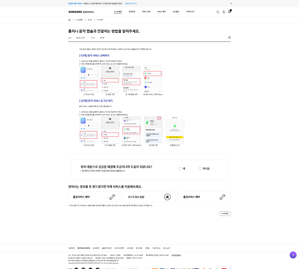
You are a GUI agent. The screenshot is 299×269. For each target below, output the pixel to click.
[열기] (293, 254)
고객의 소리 (190, 12)
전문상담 (132, 12)
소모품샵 (176, 12)
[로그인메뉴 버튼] (223, 12)
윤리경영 (96, 248)
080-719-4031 (137, 258)
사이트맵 (130, 248)
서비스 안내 (146, 12)
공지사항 (139, 248)
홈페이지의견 (107, 248)
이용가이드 (156, 248)
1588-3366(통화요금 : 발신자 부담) (112, 258)
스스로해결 (118, 12)
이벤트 (147, 248)
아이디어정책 (119, 248)
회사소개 (166, 248)
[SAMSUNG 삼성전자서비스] (81, 12)
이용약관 (71, 248)
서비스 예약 (161, 12)
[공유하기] (229, 37)
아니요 (206, 168)
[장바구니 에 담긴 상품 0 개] (229, 11)
